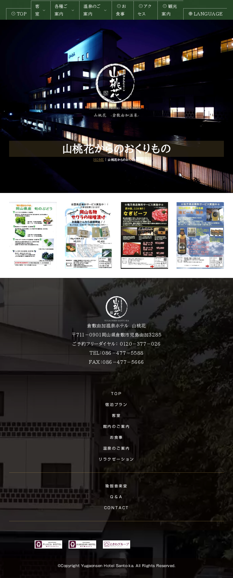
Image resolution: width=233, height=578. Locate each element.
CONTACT (116, 507)
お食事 (121, 10)
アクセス (145, 10)
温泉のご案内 (116, 448)
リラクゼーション (116, 459)
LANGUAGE (208, 14)
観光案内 (169, 10)
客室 (116, 415)
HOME (98, 159)
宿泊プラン (116, 404)
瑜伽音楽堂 (116, 486)
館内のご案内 (116, 426)
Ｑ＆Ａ (116, 497)
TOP (22, 14)
